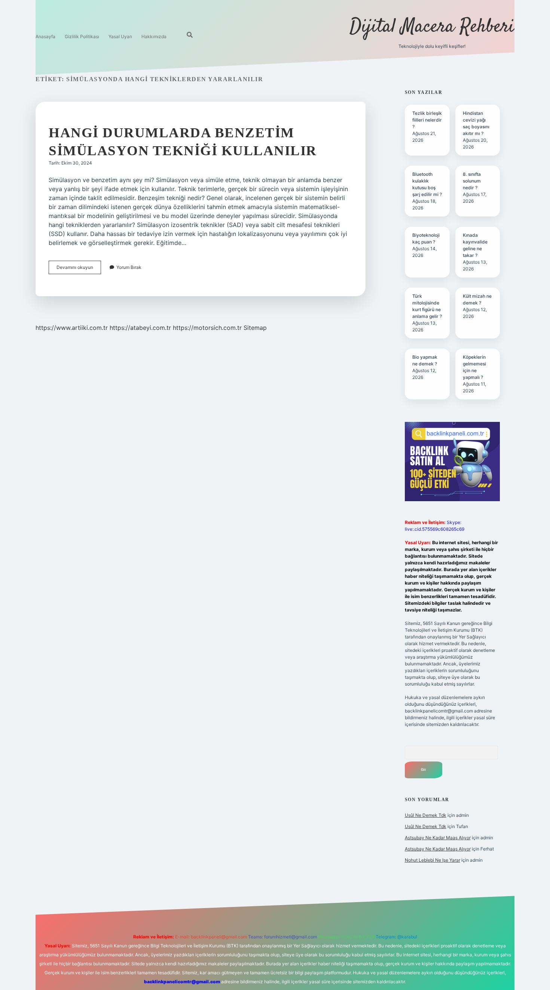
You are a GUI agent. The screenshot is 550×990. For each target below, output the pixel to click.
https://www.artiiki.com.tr (72, 327)
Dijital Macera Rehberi (431, 27)
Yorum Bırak (128, 267)
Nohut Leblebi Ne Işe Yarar (432, 860)
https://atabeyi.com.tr (140, 327)
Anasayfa (45, 36)
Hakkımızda (153, 36)
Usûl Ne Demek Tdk (425, 815)
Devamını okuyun (78, 269)
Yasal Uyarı (120, 36)
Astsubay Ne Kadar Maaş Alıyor (438, 837)
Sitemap (255, 327)
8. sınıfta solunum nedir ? (472, 180)
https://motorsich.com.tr (207, 327)
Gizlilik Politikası (82, 36)
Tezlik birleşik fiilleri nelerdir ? (427, 119)
